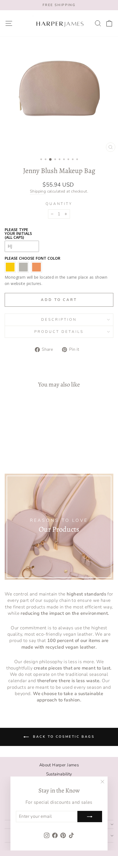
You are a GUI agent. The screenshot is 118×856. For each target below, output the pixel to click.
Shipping (38, 191)
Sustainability (59, 774)
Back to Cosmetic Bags (62, 736)
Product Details (59, 331)
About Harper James (59, 765)
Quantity (59, 203)
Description (59, 319)
